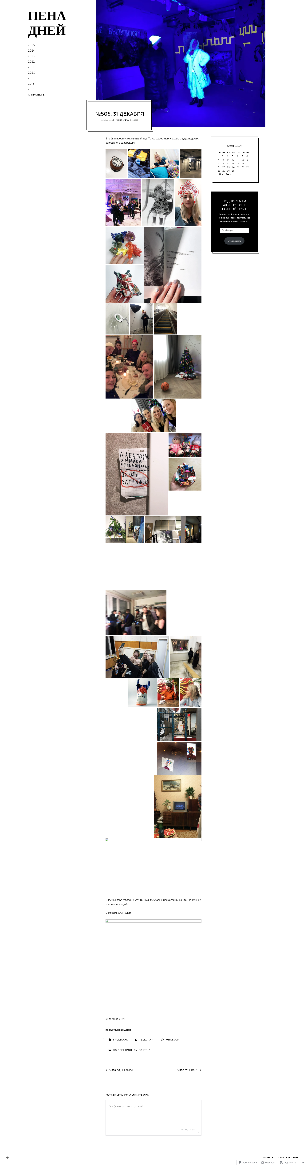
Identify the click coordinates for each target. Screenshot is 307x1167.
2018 (31, 83)
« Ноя (220, 174)
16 (228, 163)
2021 (31, 67)
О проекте (267, 1157)
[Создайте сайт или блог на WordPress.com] (7, 1157)
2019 (31, 78)
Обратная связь (288, 1157)
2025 (31, 45)
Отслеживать (234, 241)
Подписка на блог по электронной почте (234, 205)
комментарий (188, 1129)
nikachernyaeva (121, 120)
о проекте (36, 94)
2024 (31, 50)
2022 (31, 61)
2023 (31, 56)
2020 (31, 72)
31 (233, 170)
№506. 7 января (187, 1070)
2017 (31, 89)
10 (233, 159)
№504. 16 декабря (121, 1070)
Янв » (228, 174)
